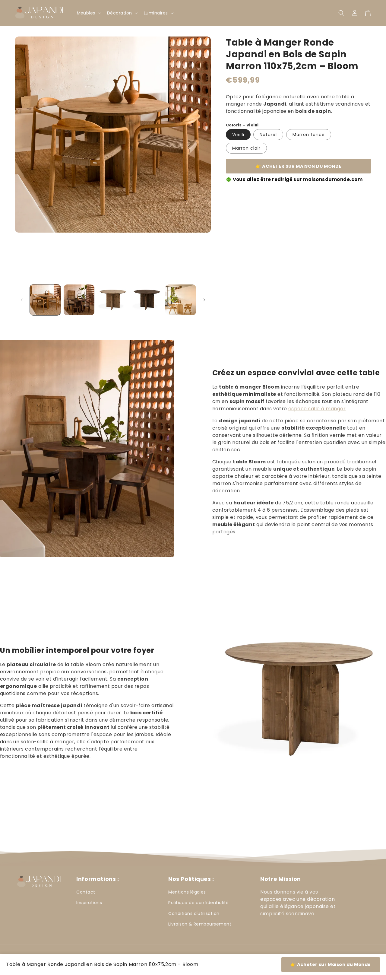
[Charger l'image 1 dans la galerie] (45, 299)
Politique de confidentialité (198, 903)
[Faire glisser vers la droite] (204, 299)
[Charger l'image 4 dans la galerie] (146, 299)
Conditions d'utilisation (194, 913)
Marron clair (246, 148)
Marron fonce (309, 135)
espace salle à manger (317, 408)
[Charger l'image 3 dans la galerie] (112, 299)
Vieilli (238, 135)
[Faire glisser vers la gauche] (21, 299)
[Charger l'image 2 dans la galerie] (79, 299)
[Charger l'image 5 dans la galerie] (180, 299)
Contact (85, 892)
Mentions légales (187, 892)
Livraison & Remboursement (199, 924)
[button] (341, 13)
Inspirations (89, 903)
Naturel (268, 135)
